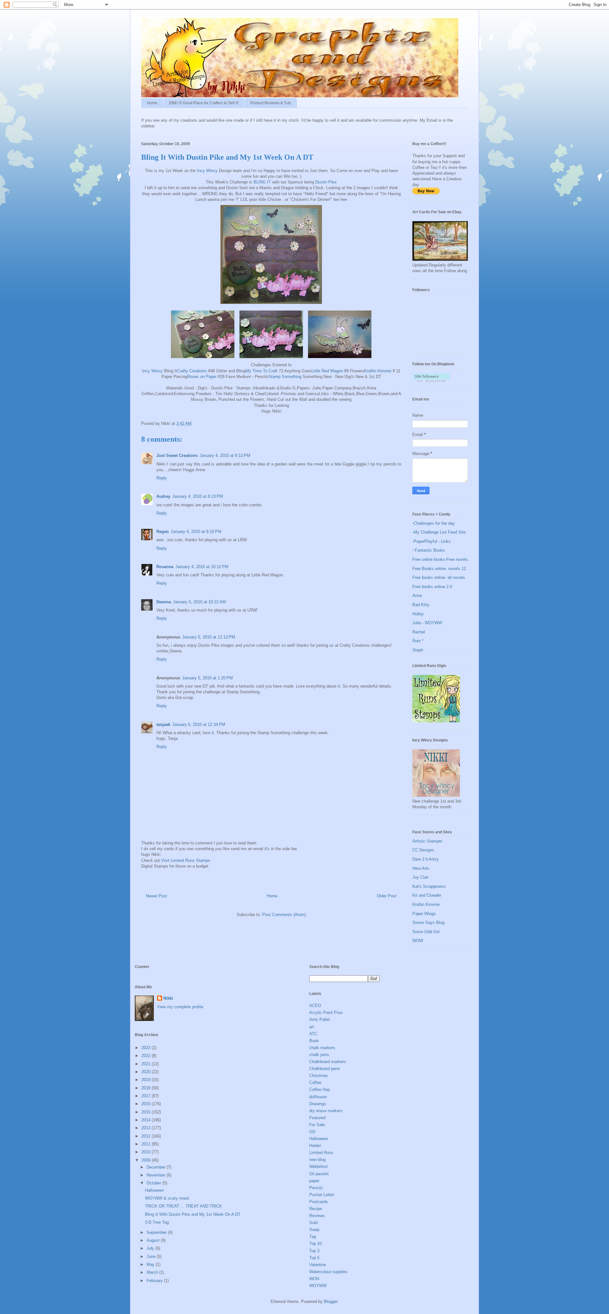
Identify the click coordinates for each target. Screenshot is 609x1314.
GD (312, 1131)
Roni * (417, 640)
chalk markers (322, 1047)
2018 (146, 1088)
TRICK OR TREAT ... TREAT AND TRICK (183, 1206)
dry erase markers (326, 1110)
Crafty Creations (192, 371)
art (311, 1026)
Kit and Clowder (426, 895)
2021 (146, 1063)
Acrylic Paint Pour (326, 1012)
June (152, 1256)
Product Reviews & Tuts (270, 103)
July (151, 1248)
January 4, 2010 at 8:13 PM (225, 455)
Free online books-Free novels (440, 559)
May (151, 1264)
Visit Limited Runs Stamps (185, 860)
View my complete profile (180, 1006)
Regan (162, 531)
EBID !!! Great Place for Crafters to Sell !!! (204, 103)
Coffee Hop (319, 1089)
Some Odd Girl (426, 931)
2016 (146, 1103)
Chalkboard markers (327, 1061)
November (157, 1175)
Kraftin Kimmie (378, 371)
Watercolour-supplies (328, 1271)
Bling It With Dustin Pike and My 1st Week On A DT (192, 1214)
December (157, 1167)
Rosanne (165, 566)
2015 (146, 1112)
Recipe (315, 1208)
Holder (315, 1145)
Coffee (315, 1082)
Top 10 (315, 1243)
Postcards (318, 1201)
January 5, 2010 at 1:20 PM (207, 678)
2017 (146, 1095)
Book (314, 1040)
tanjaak (163, 724)
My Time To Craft (262, 371)
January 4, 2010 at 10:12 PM (201, 566)
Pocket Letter (321, 1194)
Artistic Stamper (427, 841)
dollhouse (318, 1096)
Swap (314, 1229)
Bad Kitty (420, 604)
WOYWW (318, 1285)
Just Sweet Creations (177, 455)
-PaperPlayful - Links (431, 541)
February (155, 1280)
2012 (146, 1136)
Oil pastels (319, 1173)
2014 (146, 1120)
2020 (146, 1071)
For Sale (317, 1124)
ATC (313, 1033)
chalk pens (319, 1054)
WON (314, 1278)
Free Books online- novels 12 (439, 568)
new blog (317, 1159)
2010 (146, 1152)
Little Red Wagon (327, 371)
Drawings (317, 1103)
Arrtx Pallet (319, 1019)
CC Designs (423, 850)
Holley (418, 614)
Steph (417, 650)
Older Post (386, 896)
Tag (312, 1236)
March (153, 1272)
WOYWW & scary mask (167, 1198)
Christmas (318, 1075)
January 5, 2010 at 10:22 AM (199, 601)
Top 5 (314, 1257)
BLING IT (262, 182)
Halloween (154, 1190)
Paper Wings (424, 913)
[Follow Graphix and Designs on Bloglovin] (431, 380)
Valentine (317, 1264)
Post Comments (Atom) (284, 914)
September (157, 1232)
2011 (146, 1144)
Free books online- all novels (438, 577)
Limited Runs (321, 1152)
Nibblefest (318, 1166)
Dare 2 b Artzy (425, 859)
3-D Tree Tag (157, 1222)
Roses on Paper (202, 376)
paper (314, 1180)
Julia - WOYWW (427, 622)
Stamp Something (284, 376)
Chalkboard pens (324, 1068)
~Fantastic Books (428, 550)
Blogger (330, 1301)
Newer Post (156, 896)
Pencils (316, 1187)
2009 (146, 1160)
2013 (146, 1127)
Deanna (163, 601)
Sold (313, 1222)
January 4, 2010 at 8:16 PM (196, 531)
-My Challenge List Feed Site (439, 532)
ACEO (315, 1005)
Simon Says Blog (428, 922)
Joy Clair (420, 877)
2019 (146, 1079)
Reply (161, 478)
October (154, 1183)
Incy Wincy (207, 170)
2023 (146, 1047)
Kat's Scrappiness (429, 886)
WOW (417, 940)
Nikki (168, 998)
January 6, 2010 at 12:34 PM (198, 724)
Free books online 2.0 (432, 586)
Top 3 (314, 1250)
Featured (317, 1117)
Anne (417, 595)
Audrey (163, 496)
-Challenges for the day (433, 523)
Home (152, 103)
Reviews (317, 1215)
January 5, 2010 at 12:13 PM (208, 637)
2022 (146, 1055)
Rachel (418, 632)
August (154, 1240)
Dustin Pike (326, 182)
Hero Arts (420, 868)
